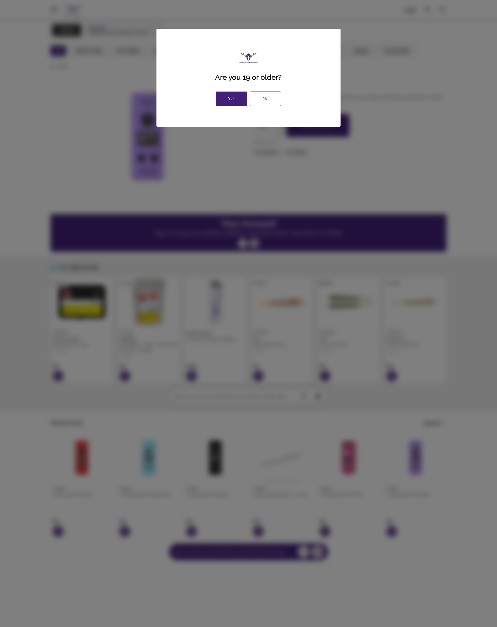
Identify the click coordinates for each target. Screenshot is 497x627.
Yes (232, 98)
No (265, 98)
